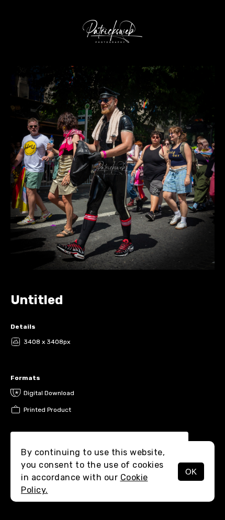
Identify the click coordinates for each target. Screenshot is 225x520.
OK (191, 471)
